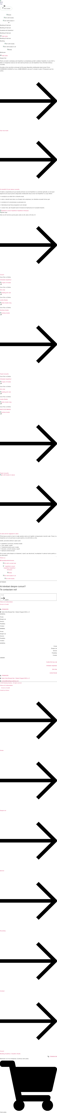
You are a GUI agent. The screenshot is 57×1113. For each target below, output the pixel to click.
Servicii (2, 621)
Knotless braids (4, 310)
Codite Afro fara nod (51, 662)
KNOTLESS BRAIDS (5, 409)
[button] (4, 6)
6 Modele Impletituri (5, 280)
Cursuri (2, 1051)
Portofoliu (2, 623)
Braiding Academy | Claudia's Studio (10, 1053)
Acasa (1, 617)
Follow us (2, 558)
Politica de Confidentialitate (6, 601)
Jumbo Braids (4, 300)
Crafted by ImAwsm (4, 690)
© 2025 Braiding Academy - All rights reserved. (11, 683)
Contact (2, 626)
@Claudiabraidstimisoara (7, 560)
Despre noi (3, 619)
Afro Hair (2, 290)
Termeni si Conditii (4, 604)
